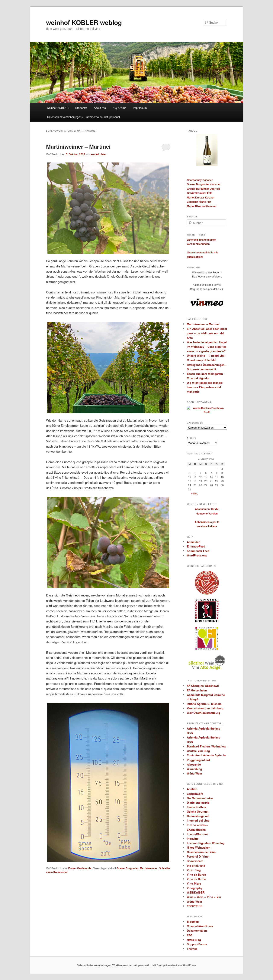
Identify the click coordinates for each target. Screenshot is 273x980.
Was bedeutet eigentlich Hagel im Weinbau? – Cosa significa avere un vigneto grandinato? (207, 346)
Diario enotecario (198, 802)
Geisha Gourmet (197, 811)
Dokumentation (197, 930)
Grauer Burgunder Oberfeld (203, 189)
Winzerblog (194, 769)
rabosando (194, 764)
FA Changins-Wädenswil (203, 686)
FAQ (189, 935)
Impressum (140, 108)
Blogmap (193, 922)
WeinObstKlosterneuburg (203, 713)
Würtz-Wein (194, 773)
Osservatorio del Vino (201, 852)
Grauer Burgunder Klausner (204, 184)
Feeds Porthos (196, 807)
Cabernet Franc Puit (199, 202)
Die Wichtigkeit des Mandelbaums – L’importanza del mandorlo (205, 387)
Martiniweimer (148, 868)
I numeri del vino (198, 820)
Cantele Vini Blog (198, 751)
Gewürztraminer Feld (199, 193)
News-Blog (194, 940)
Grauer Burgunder (127, 868)
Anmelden (193, 542)
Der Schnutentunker (200, 798)
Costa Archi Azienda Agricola (206, 755)
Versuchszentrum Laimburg (205, 708)
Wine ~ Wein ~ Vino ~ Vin (204, 897)
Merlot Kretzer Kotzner (201, 197)
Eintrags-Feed (196, 546)
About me (100, 108)
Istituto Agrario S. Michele (204, 704)
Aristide (192, 789)
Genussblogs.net (198, 816)
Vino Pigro (194, 883)
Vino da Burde (196, 874)
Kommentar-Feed (198, 551)
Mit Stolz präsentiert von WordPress (174, 965)
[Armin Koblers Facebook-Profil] (207, 412)
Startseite (81, 108)
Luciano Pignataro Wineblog (206, 843)
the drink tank (196, 866)
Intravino (193, 838)
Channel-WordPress (200, 926)
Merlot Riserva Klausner (201, 206)
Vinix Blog (194, 870)
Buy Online (119, 108)
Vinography (194, 888)
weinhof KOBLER (57, 108)
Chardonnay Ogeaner (200, 180)
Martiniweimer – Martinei (78, 146)
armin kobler (98, 154)
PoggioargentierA (198, 760)
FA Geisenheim (197, 690)
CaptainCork (195, 794)
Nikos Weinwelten (198, 847)
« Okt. (194, 493)
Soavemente (195, 861)
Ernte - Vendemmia (79, 868)
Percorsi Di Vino (198, 856)
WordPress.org (197, 555)
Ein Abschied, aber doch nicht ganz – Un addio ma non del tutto (207, 333)
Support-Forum (197, 944)
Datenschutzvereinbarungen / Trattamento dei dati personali (84, 117)
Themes (192, 949)
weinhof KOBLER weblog (84, 22)
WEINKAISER (196, 892)
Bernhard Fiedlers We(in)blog (206, 746)
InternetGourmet (197, 834)
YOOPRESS (194, 906)
